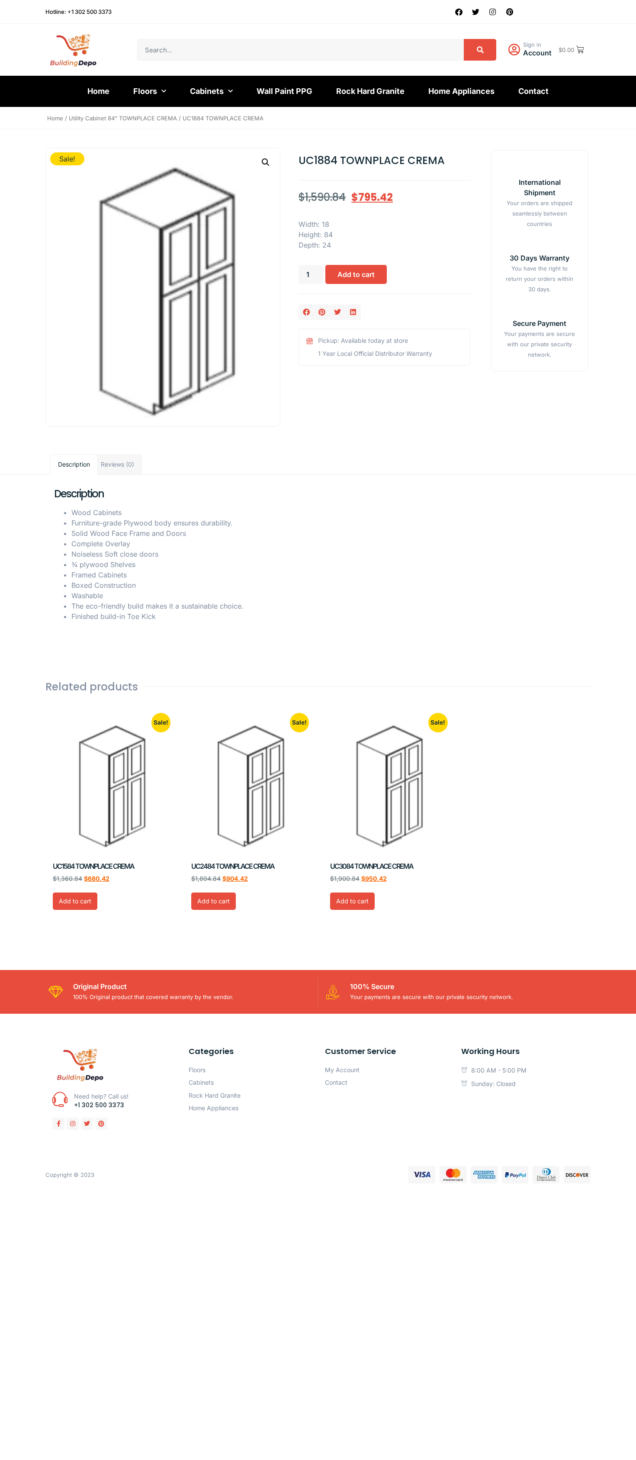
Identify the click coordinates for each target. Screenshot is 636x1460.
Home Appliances (461, 91)
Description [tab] (74, 464)
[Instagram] (492, 11)
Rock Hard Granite (370, 91)
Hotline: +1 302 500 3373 (78, 11)
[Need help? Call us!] (59, 1099)
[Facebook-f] (58, 1124)
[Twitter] (476, 11)
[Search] (480, 50)
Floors (145, 91)
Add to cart (356, 274)
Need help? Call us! (101, 1096)
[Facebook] (459, 11)
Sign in (532, 44)
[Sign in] (514, 50)
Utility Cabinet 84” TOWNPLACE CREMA (123, 118)
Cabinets (207, 91)
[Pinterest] (509, 11)
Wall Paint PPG (284, 91)
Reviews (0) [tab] (117, 464)
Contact (533, 91)
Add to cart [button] (75, 901)
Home (98, 91)
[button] (265, 162)
